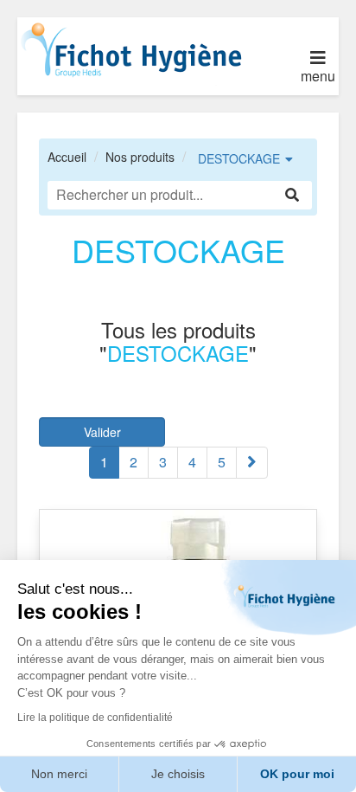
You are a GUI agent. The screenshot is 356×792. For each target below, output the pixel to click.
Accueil (67, 156)
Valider (102, 432)
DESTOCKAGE (239, 158)
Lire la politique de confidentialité (95, 718)
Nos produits (140, 156)
